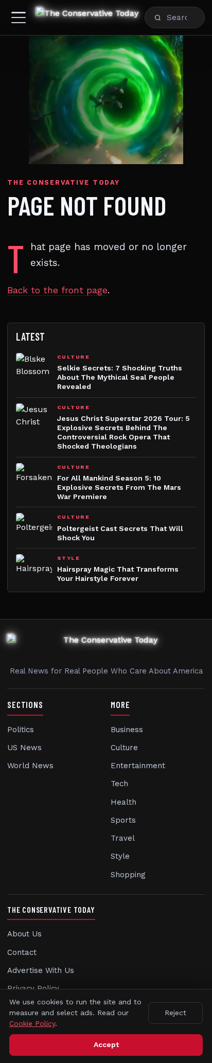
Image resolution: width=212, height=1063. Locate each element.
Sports (123, 820)
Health (123, 802)
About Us (24, 933)
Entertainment (138, 765)
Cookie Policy (32, 1023)
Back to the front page (57, 290)
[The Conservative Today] (87, 17)
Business (127, 729)
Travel (123, 838)
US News (24, 747)
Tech (119, 783)
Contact (22, 952)
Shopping (128, 874)
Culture (124, 747)
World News (30, 765)
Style (120, 856)
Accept (106, 1044)
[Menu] (18, 17)
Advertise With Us (40, 970)
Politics (20, 729)
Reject (175, 1012)
